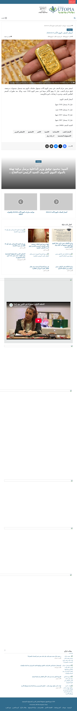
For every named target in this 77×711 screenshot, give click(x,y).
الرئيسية (69, 25)
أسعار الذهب (66, 132)
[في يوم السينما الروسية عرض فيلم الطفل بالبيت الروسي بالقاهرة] (38, 259)
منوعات (64, 25)
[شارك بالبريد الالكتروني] (51, 146)
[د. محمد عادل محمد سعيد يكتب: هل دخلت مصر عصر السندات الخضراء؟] (67, 659)
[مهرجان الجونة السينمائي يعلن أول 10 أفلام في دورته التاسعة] (14, 235)
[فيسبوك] (65, 146)
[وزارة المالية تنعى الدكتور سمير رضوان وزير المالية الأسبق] (62, 259)
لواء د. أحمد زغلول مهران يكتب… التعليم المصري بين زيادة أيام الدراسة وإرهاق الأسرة (41, 686)
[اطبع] (47, 146)
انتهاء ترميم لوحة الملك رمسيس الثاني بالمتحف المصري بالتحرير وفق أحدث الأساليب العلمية (39, 246)
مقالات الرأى (23, 707)
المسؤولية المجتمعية (64, 136)
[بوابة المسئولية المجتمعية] (57, 10)
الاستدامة (55, 132)
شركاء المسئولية (32, 707)
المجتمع (30, 132)
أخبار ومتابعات (57, 707)
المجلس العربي (19, 132)
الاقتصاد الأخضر (48, 707)
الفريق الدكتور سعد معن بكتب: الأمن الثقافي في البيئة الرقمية (46, 676)
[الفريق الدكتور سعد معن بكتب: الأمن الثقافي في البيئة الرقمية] (67, 680)
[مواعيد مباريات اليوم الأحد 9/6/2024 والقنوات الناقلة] (20, 201)
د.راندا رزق (50, 136)
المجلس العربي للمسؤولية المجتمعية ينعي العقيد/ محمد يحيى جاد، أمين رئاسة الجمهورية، (15, 255)
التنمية (46, 132)
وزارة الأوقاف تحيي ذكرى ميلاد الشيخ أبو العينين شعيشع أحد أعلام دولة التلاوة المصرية (62, 245)
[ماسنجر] (56, 146)
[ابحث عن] (75, 18)
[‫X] (60, 146)
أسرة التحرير (15, 707)
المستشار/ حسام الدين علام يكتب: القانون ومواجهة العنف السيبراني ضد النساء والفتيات (40, 665)
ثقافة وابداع (41, 707)
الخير (38, 132)
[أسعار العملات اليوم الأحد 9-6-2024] (56, 201)
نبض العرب (8, 707)
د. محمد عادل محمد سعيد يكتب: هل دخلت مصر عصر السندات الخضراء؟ (44, 656)
